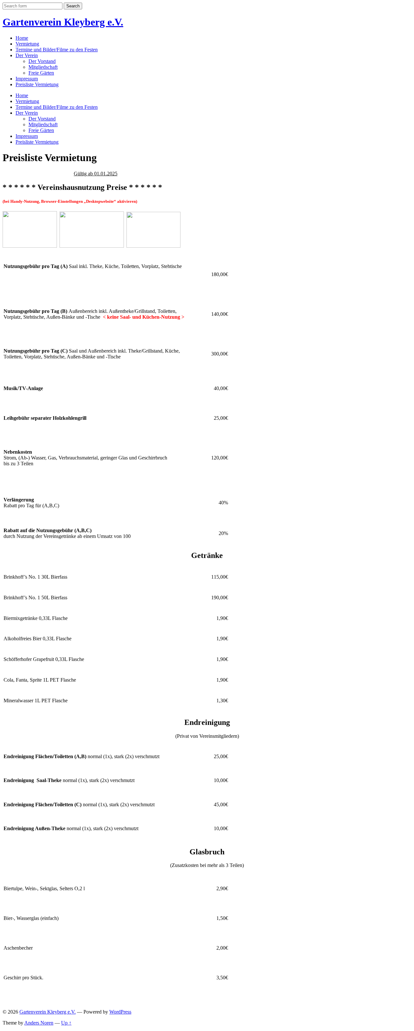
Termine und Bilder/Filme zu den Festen (57, 49)
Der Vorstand (42, 61)
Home (22, 38)
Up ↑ (66, 1023)
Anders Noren (38, 1023)
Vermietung (27, 43)
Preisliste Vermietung (37, 84)
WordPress (120, 1012)
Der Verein (27, 55)
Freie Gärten (41, 73)
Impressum (27, 78)
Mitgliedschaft (43, 67)
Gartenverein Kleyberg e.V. (63, 22)
